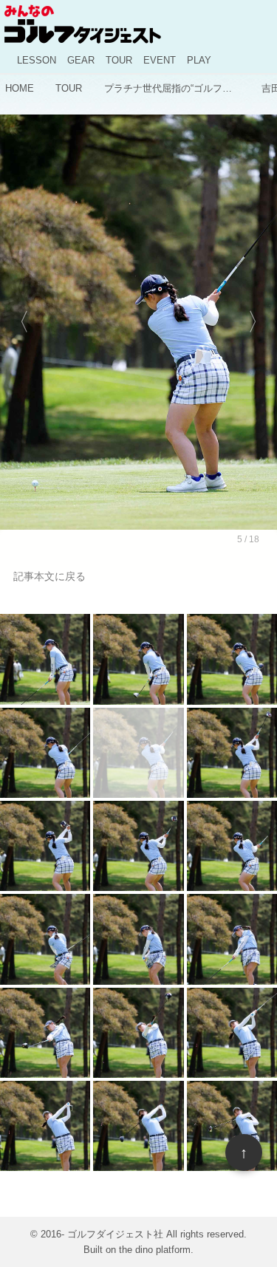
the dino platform (155, 1249)
